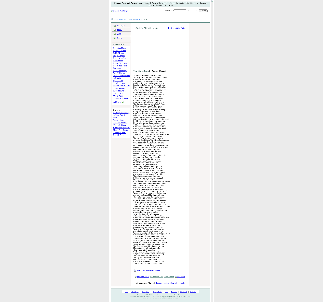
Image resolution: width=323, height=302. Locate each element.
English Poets (118, 135)
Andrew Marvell (138, 19)
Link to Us (174, 292)
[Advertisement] (154, 50)
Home (140, 3)
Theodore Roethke (120, 98)
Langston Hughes (120, 48)
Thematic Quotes (120, 125)
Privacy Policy (145, 292)
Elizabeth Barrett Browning (120, 67)
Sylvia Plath (118, 81)
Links (166, 292)
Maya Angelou (119, 56)
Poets (147, 3)
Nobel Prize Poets (120, 130)
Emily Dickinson (120, 63)
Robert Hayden (119, 91)
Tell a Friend (183, 292)
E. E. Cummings (120, 70)
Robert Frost (118, 61)
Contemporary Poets (121, 127)
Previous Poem (156, 277)
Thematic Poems (120, 122)
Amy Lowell (118, 93)
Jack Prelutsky (119, 83)
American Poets (119, 133)
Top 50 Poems (192, 3)
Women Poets (118, 120)
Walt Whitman (119, 73)
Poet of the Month (176, 3)
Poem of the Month (159, 3)
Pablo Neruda (118, 53)
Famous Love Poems (164, 5)
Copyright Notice (157, 292)
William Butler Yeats (121, 86)
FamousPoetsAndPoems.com (121, 19)
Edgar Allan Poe (119, 58)
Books (119, 38)
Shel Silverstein (119, 51)
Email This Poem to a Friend (148, 270)
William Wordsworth (121, 76)
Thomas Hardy (119, 88)
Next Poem (169, 277)
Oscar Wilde (118, 96)
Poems (119, 30)
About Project (135, 292)
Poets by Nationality (121, 113)
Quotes (119, 34)
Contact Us (193, 292)
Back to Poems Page (176, 28)
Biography (121, 25)
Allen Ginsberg (119, 78)
